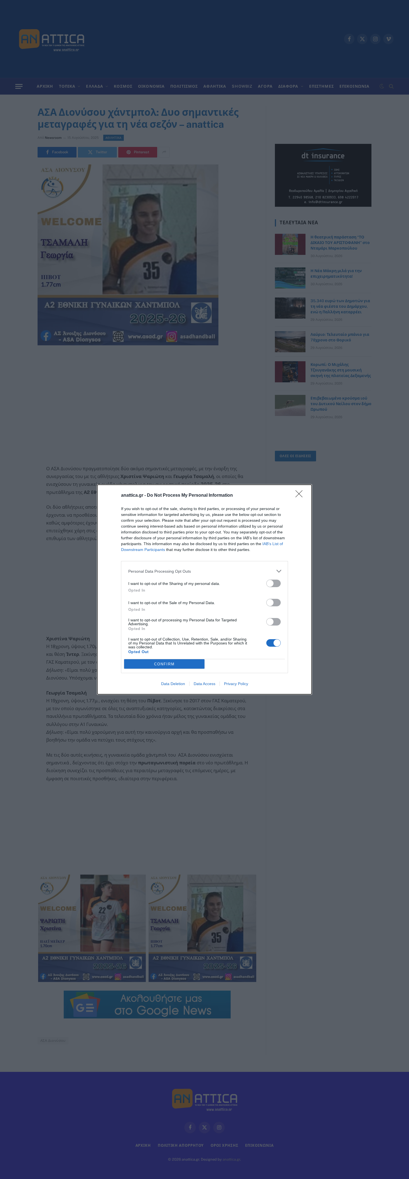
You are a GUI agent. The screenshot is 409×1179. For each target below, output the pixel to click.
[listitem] (204, 571)
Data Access (204, 683)
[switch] (273, 583)
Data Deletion (173, 683)
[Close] (300, 495)
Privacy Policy (236, 683)
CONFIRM (164, 664)
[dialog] (204, 589)
